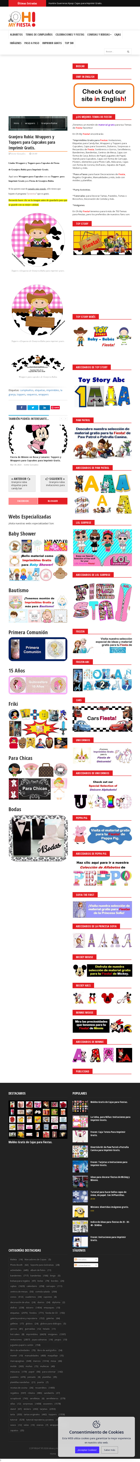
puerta (40, 1382)
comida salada (42, 1291)
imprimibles (52, 390)
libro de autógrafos (46, 1350)
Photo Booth (16, 1264)
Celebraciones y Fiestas (69, 34)
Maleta (13, 1259)
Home (53, 1454)
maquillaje (53, 1355)
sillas (12, 1403)
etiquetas (40, 390)
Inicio (17, 123)
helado (46, 1328)
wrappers (30, 123)
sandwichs (49, 1393)
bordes (54, 1280)
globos (29, 1323)
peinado (31, 1377)
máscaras (15, 1371)
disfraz (13, 1307)
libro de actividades (20, 1350)
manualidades (32, 1355)
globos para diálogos (50, 1323)
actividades (15, 1270)
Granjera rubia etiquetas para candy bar (19, 485)
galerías (50, 1318)
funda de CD (52, 1312)
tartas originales (32, 1414)
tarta (12, 1414)
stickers (27, 1409)
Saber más (109, 1449)
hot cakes (14, 1334)
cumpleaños (26, 390)
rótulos (31, 1393)
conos (13, 1296)
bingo (53, 1275)
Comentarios (83, 1265)
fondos (33, 1312)
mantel (13, 1355)
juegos (58, 1339)
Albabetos (16, 34)
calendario (32, 1286)
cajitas (13, 1286)
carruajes (50, 1286)
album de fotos (37, 1270)
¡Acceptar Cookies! (87, 1449)
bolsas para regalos (20, 1280)
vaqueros (32, 394)
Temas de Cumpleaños (39, 34)
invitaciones (16, 1339)
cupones (48, 1296)
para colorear (49, 1371)
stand (13, 1409)
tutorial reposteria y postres (40, 1419)
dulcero (29, 1307)
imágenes (52, 1334)
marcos (36, 1361)
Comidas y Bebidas (98, 34)
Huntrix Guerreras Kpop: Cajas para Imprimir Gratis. (75, 3)
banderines (15, 1275)
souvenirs (47, 1403)
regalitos (14, 1393)
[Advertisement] (38, 87)
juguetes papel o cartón (21, 1345)
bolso (40, 1280)
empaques (49, 1307)
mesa (53, 1361)
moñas (29, 1366)
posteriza (32, 193)
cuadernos (30, 1296)
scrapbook (15, 1398)
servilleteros (52, 1398)
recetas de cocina (18, 1387)
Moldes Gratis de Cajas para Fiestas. (30, 1142)
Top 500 (69, 43)
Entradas (82, 1259)
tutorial (13, 1419)
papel (31, 1371)
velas (26, 1425)
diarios (40, 1302)
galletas (14, 1323)
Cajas (117, 34)
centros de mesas (18, 1291)
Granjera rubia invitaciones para (55, 483)
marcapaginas (17, 1361)
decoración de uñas (20, 1302)
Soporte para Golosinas (42, 1264)
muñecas (44, 1366)
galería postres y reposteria (23, 1318)
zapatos (14, 1430)
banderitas (35, 1275)
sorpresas (28, 1403)
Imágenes (16, 43)
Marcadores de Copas (35, 1259)
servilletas (35, 1398)
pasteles (14, 1377)
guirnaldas (30, 1328)
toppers (21, 394)
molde (13, 1366)
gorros (13, 1328)
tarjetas (43, 1409)
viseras (40, 1425)
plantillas (46, 1377)
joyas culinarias (39, 1339)
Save (56, 407)
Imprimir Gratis (52, 43)
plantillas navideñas (19, 1382)
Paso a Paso (31, 43)
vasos (13, 1425)
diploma (56, 1302)
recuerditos (40, 1387)
